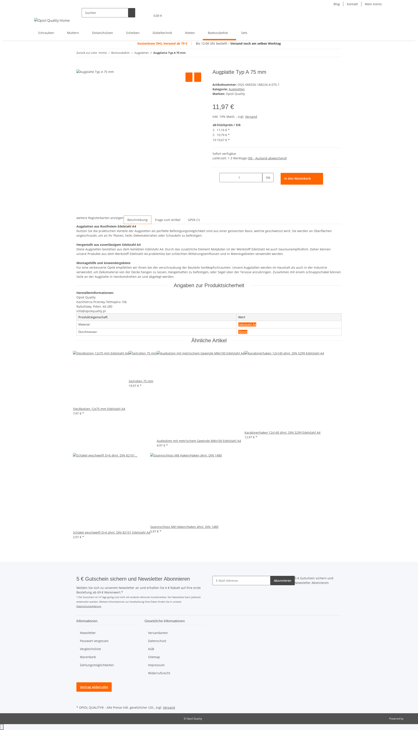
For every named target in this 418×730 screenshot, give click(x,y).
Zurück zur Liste (86, 53)
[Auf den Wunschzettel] (197, 77)
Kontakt (352, 4)
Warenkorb (88, 657)
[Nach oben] (1, 727)
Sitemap (154, 657)
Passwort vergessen (94, 641)
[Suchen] (131, 12)
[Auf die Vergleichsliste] (188, 77)
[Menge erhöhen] (265, 187)
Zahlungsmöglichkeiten (97, 665)
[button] (138, 15)
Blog (337, 4)
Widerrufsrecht (159, 673)
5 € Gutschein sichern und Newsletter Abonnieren (314, 580)
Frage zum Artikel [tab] (167, 220)
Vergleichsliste (90, 649)
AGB (151, 649)
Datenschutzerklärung (88, 606)
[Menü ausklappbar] (38, 11)
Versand (251, 117)
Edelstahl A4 (247, 324)
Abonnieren (282, 580)
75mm (242, 332)
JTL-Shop (409, 718)
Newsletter (88, 633)
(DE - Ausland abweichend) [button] (267, 158)
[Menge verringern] (215, 177)
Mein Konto (373, 4)
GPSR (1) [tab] (194, 220)
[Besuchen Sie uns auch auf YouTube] (79, 694)
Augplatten (237, 89)
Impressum (156, 665)
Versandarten (158, 633)
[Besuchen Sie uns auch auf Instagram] (79, 699)
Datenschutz (157, 641)
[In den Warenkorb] (79, 66)
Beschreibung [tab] (137, 220)
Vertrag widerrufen (94, 687)
